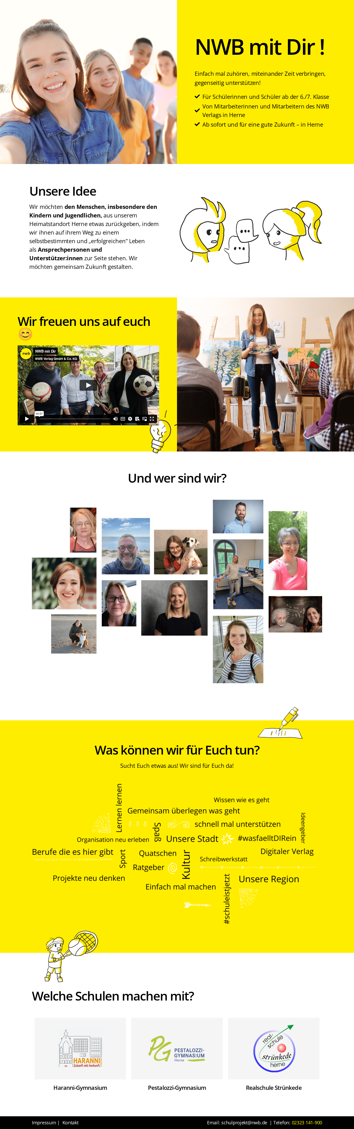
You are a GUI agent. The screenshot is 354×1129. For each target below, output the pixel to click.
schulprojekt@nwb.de (244, 1122)
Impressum (44, 1122)
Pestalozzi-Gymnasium (177, 1087)
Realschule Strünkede (274, 1087)
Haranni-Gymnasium (80, 1087)
